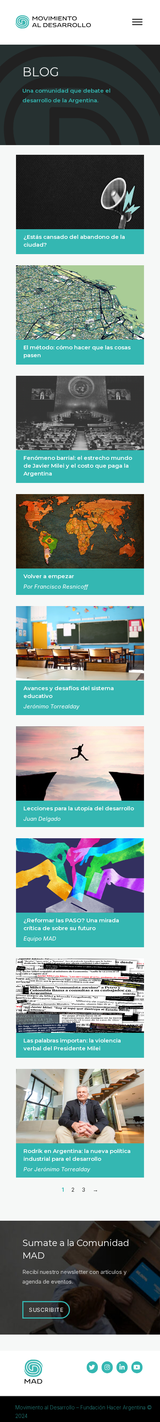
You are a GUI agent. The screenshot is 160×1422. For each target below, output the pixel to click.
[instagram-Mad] (107, 1367)
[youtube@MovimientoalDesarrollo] (137, 1367)
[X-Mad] (92, 1367)
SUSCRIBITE (46, 1309)
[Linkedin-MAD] (122, 1367)
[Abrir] (137, 22)
